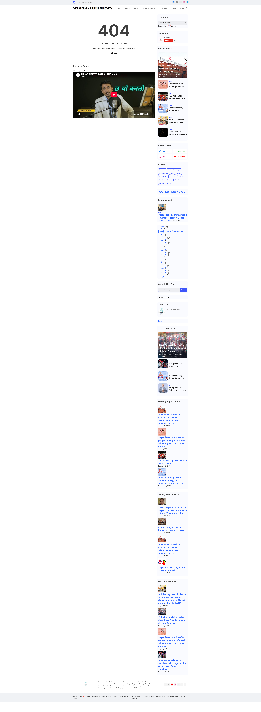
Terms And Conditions (177, 696)
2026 (162, 227)
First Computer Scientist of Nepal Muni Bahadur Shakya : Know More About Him (172, 510)
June (162, 259)
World (182, 8)
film (172, 173)
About (139, 696)
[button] (187, 8)
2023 (162, 269)
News (127, 8)
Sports (173, 8)
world (169, 183)
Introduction (163, 176)
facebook (166, 151)
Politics (161, 180)
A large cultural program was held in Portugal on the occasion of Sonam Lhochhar (177, 365)
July (162, 247)
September (164, 277)
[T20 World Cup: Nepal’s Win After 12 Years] (163, 96)
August (163, 245)
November (164, 255)
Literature (162, 8)
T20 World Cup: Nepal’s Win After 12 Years (177, 97)
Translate (173, 26)
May (162, 229)
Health (136, 8)
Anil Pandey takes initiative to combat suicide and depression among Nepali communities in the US (177, 121)
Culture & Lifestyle (174, 170)
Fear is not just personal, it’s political (178, 133)
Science (169, 180)
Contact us (146, 696)
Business (162, 170)
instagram (166, 157)
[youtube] (180, 2)
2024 (162, 251)
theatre (161, 183)
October (163, 275)
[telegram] (187, 2)
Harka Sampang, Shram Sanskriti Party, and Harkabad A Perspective (177, 109)
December (164, 243)
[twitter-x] (177, 2)
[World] (185, 684)
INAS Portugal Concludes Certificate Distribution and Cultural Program (172, 620)
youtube (181, 157)
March (163, 235)
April (162, 261)
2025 (162, 241)
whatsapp (181, 151)
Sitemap (134, 699)
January (163, 239)
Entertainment (148, 8)
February (164, 237)
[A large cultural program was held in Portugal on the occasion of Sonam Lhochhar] (163, 363)
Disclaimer (165, 696)
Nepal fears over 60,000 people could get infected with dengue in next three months (177, 85)
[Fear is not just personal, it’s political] (163, 132)
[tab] (118, 8)
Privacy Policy (156, 696)
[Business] (181, 684)
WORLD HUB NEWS (171, 192)
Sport (177, 180)
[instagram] (184, 2)
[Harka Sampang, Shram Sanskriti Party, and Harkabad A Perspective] (163, 108)
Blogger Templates (92, 696)
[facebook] (173, 2)
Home (118, 8)
